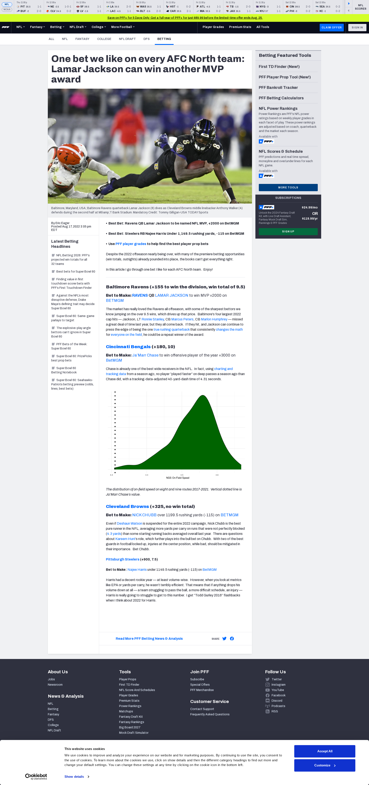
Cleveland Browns (127, 506)
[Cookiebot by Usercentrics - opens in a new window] (36, 776)
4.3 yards (114, 534)
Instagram (279, 684)
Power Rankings (130, 706)
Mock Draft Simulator (133, 732)
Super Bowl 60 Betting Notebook (64, 370)
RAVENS (140, 295)
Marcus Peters (182, 319)
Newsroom (55, 684)
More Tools (288, 187)
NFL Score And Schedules (137, 690)
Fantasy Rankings (131, 722)
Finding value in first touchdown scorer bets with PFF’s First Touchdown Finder (71, 283)
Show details (74, 776)
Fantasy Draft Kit (131, 716)
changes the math (229, 329)
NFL (7, 4)
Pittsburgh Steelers (122, 559)
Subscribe (197, 679)
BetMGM (114, 360)
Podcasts (278, 706)
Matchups (126, 711)
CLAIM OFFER (332, 27)
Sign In (357, 27)
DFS (147, 39)
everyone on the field (126, 334)
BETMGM (115, 300)
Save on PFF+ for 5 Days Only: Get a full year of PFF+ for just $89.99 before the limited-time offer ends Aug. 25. (185, 17)
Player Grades (128, 695)
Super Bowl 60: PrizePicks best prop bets (71, 358)
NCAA (7, 9)
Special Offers (200, 684)
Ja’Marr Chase (145, 355)
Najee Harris (137, 569)
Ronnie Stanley (153, 319)
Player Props (127, 679)
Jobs (51, 679)
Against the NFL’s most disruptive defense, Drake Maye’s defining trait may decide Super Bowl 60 (73, 302)
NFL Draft (127, 39)
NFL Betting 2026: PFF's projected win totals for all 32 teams (70, 260)
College (104, 39)
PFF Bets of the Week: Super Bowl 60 (69, 346)
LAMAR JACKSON (171, 295)
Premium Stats (129, 700)
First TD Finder (129, 684)
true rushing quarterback (172, 329)
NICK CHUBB (144, 515)
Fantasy (82, 39)
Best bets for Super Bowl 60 (75, 271)
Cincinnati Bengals (128, 346)
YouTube (278, 690)
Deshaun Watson (129, 523)
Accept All (324, 751)
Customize (322, 765)
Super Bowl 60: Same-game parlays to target (72, 318)
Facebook (279, 695)
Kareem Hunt (125, 539)
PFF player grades (131, 244)
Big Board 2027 (130, 727)
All (51, 39)
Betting (165, 39)
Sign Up (288, 231)
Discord (277, 700)
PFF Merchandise (202, 690)
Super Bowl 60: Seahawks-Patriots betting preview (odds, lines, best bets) (72, 384)
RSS (275, 711)
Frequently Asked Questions (210, 714)
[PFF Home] (5, 27)
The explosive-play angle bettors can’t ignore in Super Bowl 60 (71, 332)
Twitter (277, 679)
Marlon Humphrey (214, 319)
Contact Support (202, 709)
